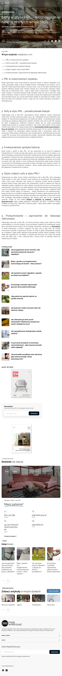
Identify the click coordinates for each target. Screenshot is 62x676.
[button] (2, 3)
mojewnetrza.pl (9, 666)
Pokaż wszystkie (53, 591)
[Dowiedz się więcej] (31, 482)
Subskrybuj (34, 413)
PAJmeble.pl (56, 226)
